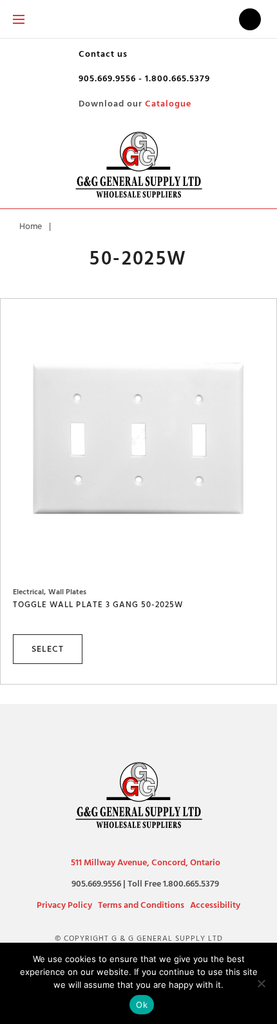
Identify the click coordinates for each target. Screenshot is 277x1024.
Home (30, 226)
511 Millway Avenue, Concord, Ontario (145, 862)
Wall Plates (67, 592)
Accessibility (215, 905)
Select (48, 648)
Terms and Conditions (141, 905)
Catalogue (168, 103)
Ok (142, 1004)
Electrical (28, 592)
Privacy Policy (64, 905)
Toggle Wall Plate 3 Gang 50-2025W (98, 604)
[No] (260, 983)
